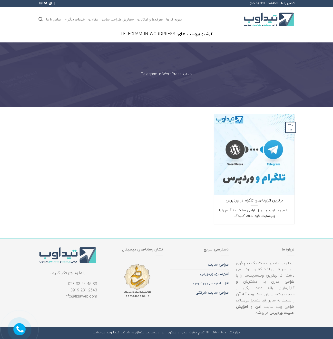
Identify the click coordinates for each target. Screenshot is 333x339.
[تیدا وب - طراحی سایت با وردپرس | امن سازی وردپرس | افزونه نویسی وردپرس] (268, 19)
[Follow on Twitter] (45, 3)
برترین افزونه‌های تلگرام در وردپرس (254, 200)
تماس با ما (53, 19)
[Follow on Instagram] (50, 3)
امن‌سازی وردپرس (214, 274)
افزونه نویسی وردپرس (211, 283)
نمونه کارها (174, 19)
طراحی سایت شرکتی (212, 292)
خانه (188, 74)
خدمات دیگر (76, 19)
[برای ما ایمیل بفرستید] (40, 3)
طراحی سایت (218, 264)
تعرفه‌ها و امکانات (150, 19)
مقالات (93, 19)
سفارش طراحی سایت (117, 19)
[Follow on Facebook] (54, 3)
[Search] (41, 19)
